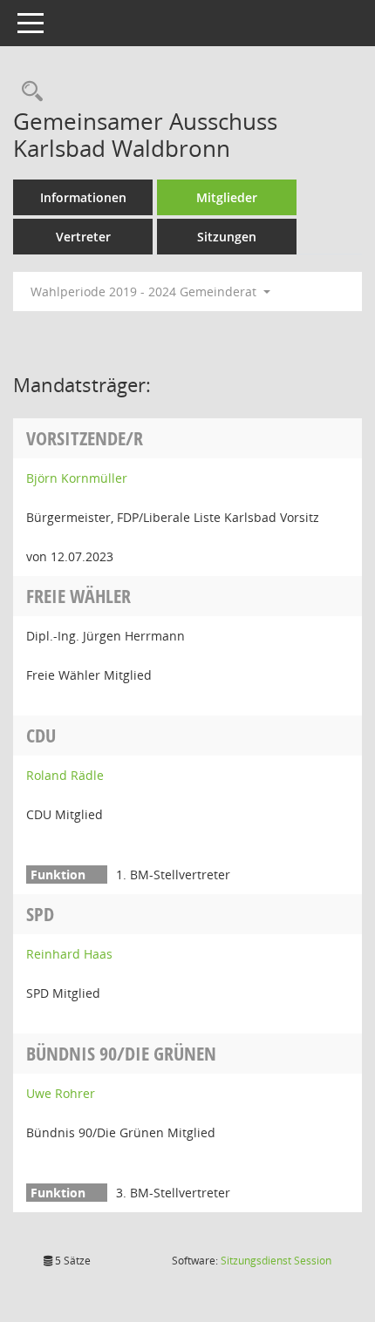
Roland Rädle (65, 775)
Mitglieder (226, 197)
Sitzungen (226, 236)
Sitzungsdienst (276, 1260)
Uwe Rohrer (60, 1093)
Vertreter (83, 236)
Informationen (83, 197)
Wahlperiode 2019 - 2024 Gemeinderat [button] (145, 291)
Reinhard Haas (69, 954)
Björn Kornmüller (76, 478)
